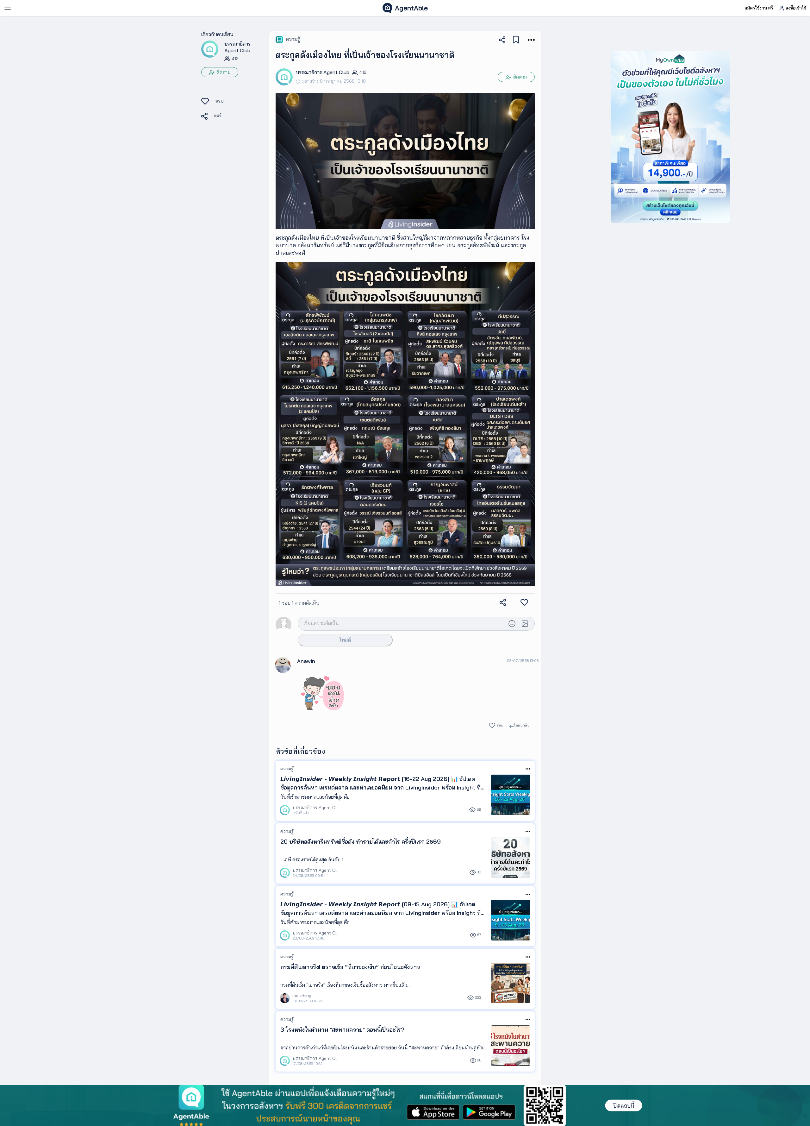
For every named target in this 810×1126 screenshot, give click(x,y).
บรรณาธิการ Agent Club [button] (237, 47)
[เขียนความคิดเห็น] (401, 623)
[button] (209, 49)
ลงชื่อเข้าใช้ (795, 8)
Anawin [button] (306, 661)
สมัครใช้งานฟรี (759, 8)
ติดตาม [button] (222, 72)
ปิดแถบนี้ (623, 1105)
